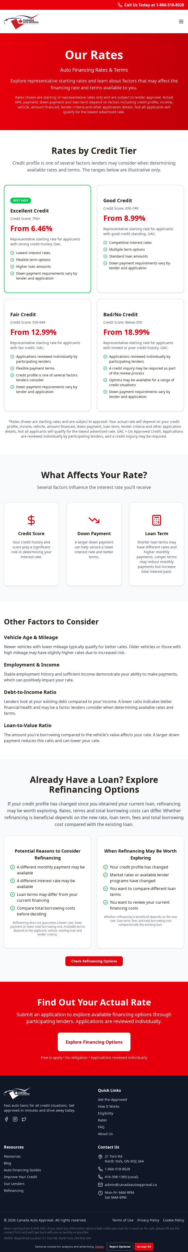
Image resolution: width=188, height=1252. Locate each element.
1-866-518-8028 (117, 1169)
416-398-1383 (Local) (121, 1176)
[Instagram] (15, 1119)
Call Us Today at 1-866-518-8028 (154, 5)
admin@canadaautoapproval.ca (131, 1184)
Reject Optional (119, 1246)
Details (99, 1246)
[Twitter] (24, 1119)
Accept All (144, 1246)
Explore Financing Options (94, 1042)
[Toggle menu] (181, 21)
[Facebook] (6, 1119)
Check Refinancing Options (94, 961)
